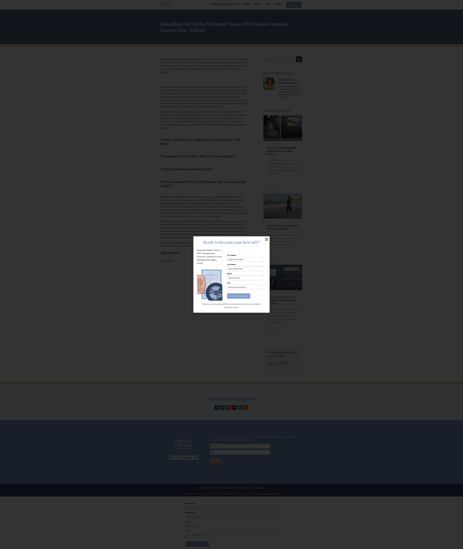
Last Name (231, 264)
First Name (232, 255)
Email (229, 274)
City (228, 283)
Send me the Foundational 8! (238, 296)
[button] (267, 239)
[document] (231, 274)
